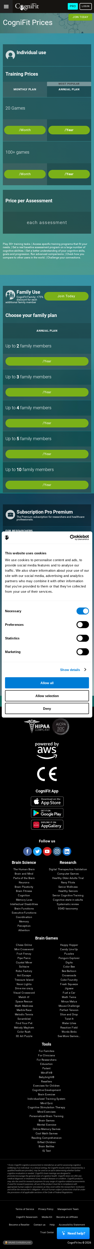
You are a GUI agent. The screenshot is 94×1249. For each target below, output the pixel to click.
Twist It (69, 1019)
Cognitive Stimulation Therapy (46, 1107)
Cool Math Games (47, 1133)
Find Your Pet (24, 1023)
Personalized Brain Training (46, 1116)
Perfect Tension (69, 1010)
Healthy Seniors (68, 891)
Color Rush (24, 1031)
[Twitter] (37, 851)
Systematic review (68, 904)
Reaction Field (69, 1027)
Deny (47, 708)
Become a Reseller (19, 1224)
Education (46, 1064)
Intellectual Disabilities (24, 904)
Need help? (76, 1233)
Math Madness (24, 1006)
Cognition (24, 895)
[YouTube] (47, 851)
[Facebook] (27, 851)
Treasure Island (24, 980)
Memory (24, 921)
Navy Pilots (68, 882)
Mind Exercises (46, 1111)
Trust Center (47, 1232)
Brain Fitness (24, 891)
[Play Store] (47, 813)
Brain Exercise (46, 1094)
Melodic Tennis (24, 1014)
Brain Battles (46, 1146)
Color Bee (69, 966)
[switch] (83, 624)
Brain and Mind (24, 873)
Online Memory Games (47, 1129)
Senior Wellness (68, 887)
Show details (70, 669)
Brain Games (46, 1120)
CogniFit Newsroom (27, 1217)
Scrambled (24, 1019)
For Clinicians (46, 1055)
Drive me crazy (24, 988)
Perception (24, 926)
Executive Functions (24, 912)
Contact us (39, 1224)
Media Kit (47, 1217)
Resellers (46, 1081)
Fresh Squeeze (69, 984)
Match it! (24, 997)
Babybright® (46, 1077)
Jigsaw (69, 988)
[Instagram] (56, 851)
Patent (46, 1068)
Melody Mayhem (24, 1027)
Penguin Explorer (69, 958)
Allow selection (47, 695)
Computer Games (68, 873)
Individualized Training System (46, 1099)
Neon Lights (24, 984)
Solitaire (24, 966)
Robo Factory (24, 971)
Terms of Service (25, 1209)
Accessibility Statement (72, 1224)
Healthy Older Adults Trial (68, 878)
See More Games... (69, 1036)
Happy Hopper (69, 945)
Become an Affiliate (67, 1217)
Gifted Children (46, 1142)
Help (52, 1224)
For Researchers (46, 1060)
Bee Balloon (69, 971)
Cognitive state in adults (68, 899)
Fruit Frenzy (24, 953)
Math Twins (69, 997)
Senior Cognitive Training (68, 895)
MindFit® (46, 1072)
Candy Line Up (69, 949)
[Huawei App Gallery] (47, 824)
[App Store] (47, 801)
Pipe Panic (24, 958)
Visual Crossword (24, 992)
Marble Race (24, 1010)
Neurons (24, 882)
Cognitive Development (46, 1090)
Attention (24, 930)
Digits (69, 962)
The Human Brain (24, 869)
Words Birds (69, 1031)
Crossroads (69, 975)
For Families (46, 1051)
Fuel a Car (69, 992)
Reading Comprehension (46, 1138)
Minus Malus (69, 1001)
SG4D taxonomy (68, 908)
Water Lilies (69, 1023)
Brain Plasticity (24, 887)
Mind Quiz (46, 1103)
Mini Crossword (23, 949)
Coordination (24, 917)
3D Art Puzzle (24, 1036)
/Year (69, 130)
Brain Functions (24, 908)
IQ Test (46, 1150)
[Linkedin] (66, 851)
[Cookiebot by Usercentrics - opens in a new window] (70, 538)
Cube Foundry (69, 980)
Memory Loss (24, 899)
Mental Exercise (46, 1124)
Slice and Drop (69, 1014)
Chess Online (24, 945)
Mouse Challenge (69, 1006)
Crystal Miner (24, 962)
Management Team (68, 1209)
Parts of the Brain (24, 878)
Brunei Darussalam (19, 1242)
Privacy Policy (45, 1209)
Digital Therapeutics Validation (68, 869)
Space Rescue (24, 1001)
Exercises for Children (46, 1085)
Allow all (47, 683)
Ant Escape (24, 975)
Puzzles (69, 953)
